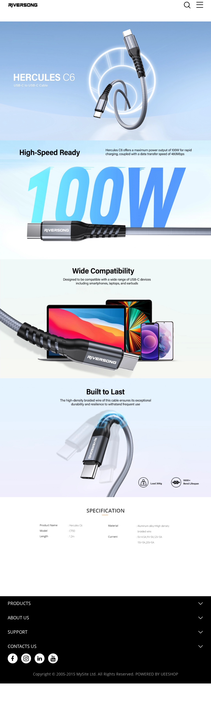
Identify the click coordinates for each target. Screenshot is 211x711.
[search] (187, 6)
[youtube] (53, 658)
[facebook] (13, 658)
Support (17, 632)
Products (19, 603)
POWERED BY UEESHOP (156, 674)
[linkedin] (40, 658)
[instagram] (26, 658)
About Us (18, 618)
